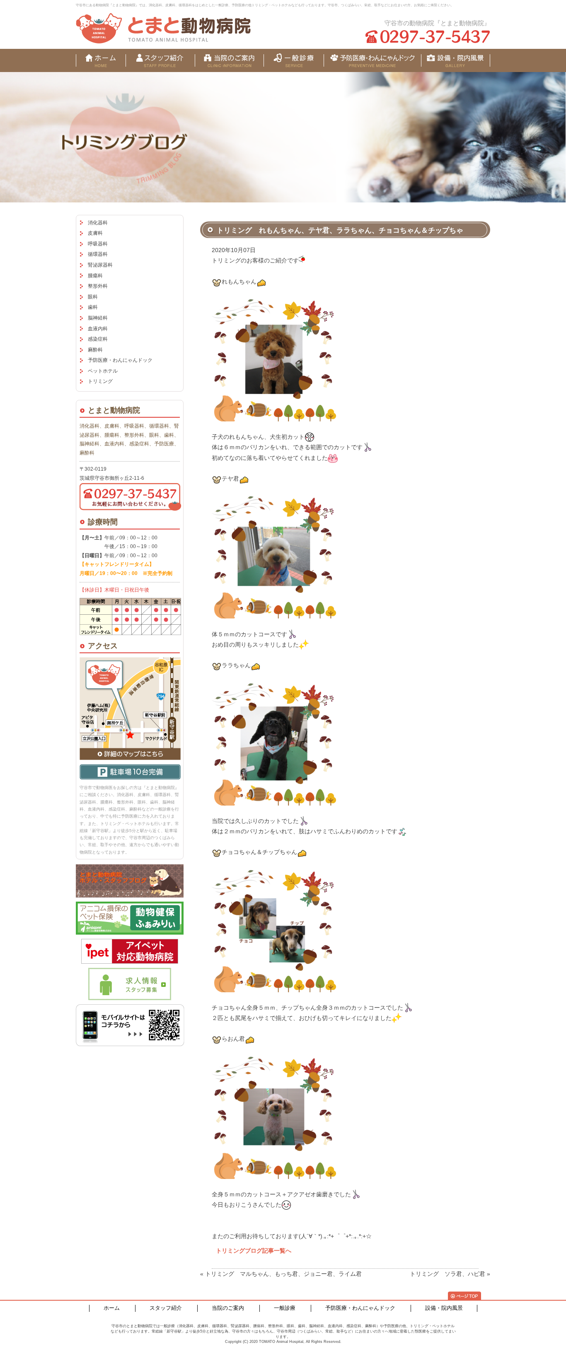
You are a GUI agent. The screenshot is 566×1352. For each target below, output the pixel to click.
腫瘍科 (95, 276)
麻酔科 (95, 350)
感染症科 (98, 339)
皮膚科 (95, 233)
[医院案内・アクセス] (229, 60)
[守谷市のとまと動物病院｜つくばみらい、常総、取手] (163, 28)
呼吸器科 (98, 244)
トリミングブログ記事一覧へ (253, 1250)
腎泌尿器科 (100, 265)
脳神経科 (98, 318)
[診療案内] (294, 60)
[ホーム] (101, 60)
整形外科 (98, 286)
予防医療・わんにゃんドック (120, 360)
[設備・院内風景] (372, 60)
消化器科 (98, 223)
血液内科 (98, 329)
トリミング (100, 381)
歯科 (93, 307)
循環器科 (98, 254)
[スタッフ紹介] (160, 60)
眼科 (93, 297)
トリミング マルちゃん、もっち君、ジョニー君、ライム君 (283, 1273)
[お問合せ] (455, 60)
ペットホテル (103, 371)
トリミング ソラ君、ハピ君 (447, 1273)
